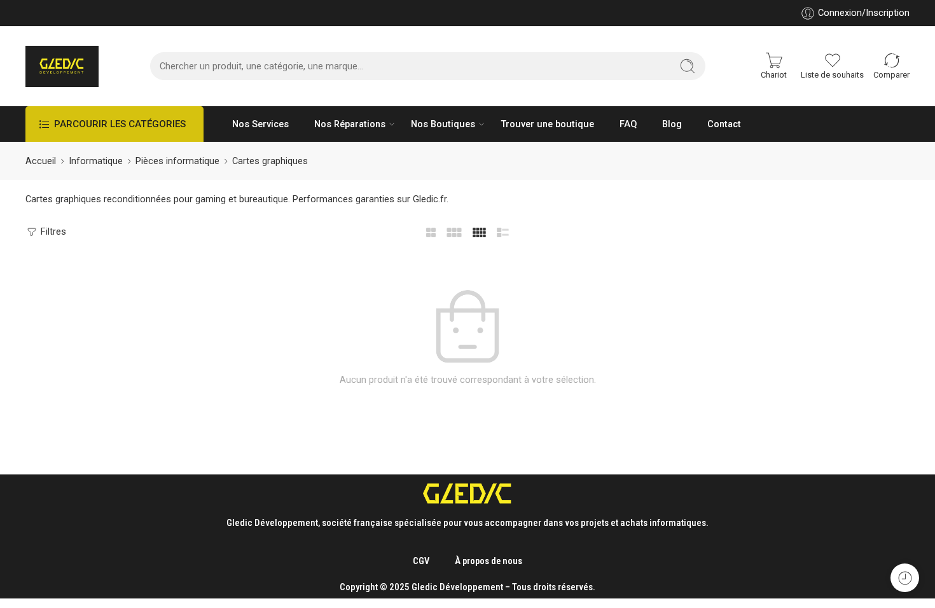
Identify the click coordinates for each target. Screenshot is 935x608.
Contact (724, 124)
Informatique (96, 161)
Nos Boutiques (443, 124)
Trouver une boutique (547, 124)
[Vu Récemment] (904, 577)
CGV (421, 561)
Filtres (52, 231)
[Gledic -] (62, 66)
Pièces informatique (177, 161)
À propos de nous (488, 561)
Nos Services (260, 124)
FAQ (628, 124)
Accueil (40, 161)
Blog (672, 124)
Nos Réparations (349, 124)
